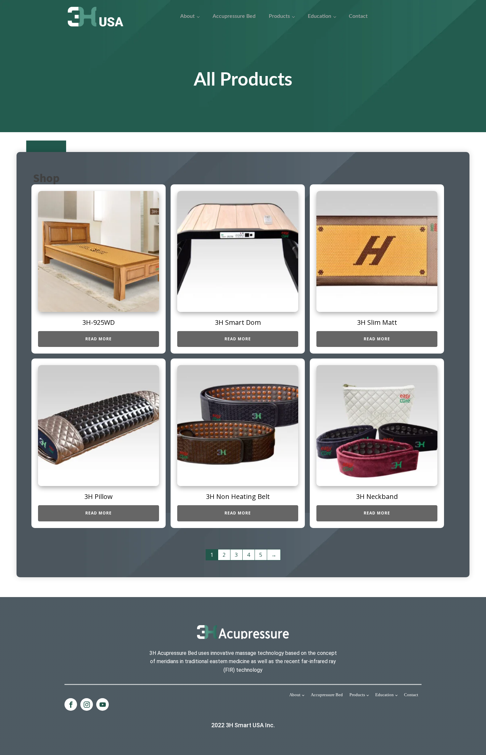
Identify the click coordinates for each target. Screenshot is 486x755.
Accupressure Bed (234, 16)
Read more (98, 339)
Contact (358, 16)
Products (279, 16)
